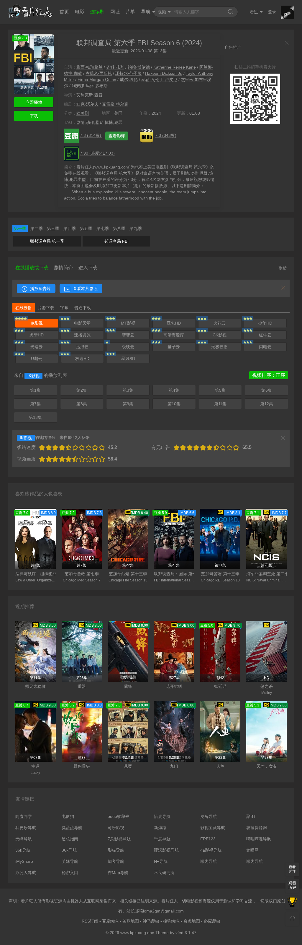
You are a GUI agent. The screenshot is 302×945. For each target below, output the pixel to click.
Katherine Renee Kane (174, 67)
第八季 (119, 228)
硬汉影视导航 (166, 850)
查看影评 (117, 136)
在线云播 (23, 307)
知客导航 (116, 861)
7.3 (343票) (165, 135)
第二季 (36, 228)
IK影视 (37, 323)
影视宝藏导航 (212, 827)
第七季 (102, 228)
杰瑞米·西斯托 (99, 73)
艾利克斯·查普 (89, 95)
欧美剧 (82, 113)
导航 (145, 11)
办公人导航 (25, 872)
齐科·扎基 (115, 67)
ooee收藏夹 (118, 816)
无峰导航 (23, 839)
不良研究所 (164, 872)
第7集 (35, 403)
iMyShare (24, 861)
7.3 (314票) (91, 135)
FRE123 (208, 839)
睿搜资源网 (256, 827)
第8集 (81, 403)
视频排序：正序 (268, 375)
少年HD (265, 323)
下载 (34, 116)
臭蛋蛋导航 (72, 827)
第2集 (81, 390)
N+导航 (161, 861)
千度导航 (162, 839)
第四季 (69, 228)
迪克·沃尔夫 (87, 104)
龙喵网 (252, 850)
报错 (282, 267)
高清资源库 (173, 335)
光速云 (36, 346)
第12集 (266, 403)
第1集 (35, 390)
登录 (272, 11)
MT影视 (128, 323)
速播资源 (82, 335)
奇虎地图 (191, 921)
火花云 (219, 323)
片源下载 (46, 307)
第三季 (53, 228)
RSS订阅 (90, 921)
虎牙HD (36, 335)
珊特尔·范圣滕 (128, 73)
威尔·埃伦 (129, 79)
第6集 (266, 390)
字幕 (64, 307)
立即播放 (34, 102)
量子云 (174, 346)
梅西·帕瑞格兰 (89, 67)
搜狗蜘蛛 (171, 921)
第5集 (220, 390)
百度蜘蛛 (110, 921)
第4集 (174, 390)
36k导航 (22, 850)
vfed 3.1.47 (185, 932)
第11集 (220, 403)
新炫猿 (160, 827)
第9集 (128, 403)
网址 (115, 11)
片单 (130, 11)
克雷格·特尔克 (115, 104)
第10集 (174, 403)
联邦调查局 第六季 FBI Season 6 (128, 43)
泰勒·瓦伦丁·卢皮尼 (159, 79)
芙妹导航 (70, 861)
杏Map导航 (118, 872)
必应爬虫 (212, 921)
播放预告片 (40, 288)
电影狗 (68, 816)
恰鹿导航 (162, 816)
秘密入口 (70, 872)
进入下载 (87, 267)
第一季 (20, 228)
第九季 (135, 228)
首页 (64, 11)
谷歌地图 (130, 921)
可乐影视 (116, 827)
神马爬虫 (151, 921)
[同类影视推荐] (292, 902)
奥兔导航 (208, 816)
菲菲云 (128, 335)
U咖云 (36, 358)
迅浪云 (82, 346)
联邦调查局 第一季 (47, 241)
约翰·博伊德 (139, 67)
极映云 (128, 346)
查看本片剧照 (85, 288)
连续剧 (97, 11)
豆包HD (174, 323)
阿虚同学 (23, 816)
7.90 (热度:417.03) (97, 153)
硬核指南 (70, 839)
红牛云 (265, 335)
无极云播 (219, 346)
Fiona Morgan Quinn (97, 79)
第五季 (86, 228)
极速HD (82, 358)
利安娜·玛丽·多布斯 (90, 85)
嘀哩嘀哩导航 (258, 839)
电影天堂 (82, 323)
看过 (254, 11)
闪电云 (265, 346)
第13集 (35, 417)
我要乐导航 (25, 827)
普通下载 (82, 307)
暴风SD (128, 358)
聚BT (251, 816)
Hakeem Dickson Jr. (163, 73)
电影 (79, 11)
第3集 (128, 390)
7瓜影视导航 (119, 839)
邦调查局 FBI (116, 241)
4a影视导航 (210, 850)
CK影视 (219, 335)
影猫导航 (116, 850)
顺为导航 (208, 861)
